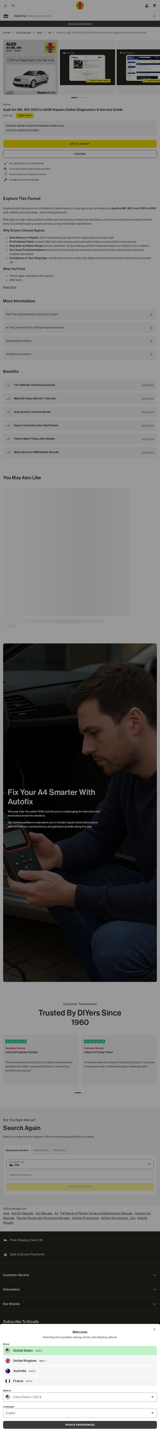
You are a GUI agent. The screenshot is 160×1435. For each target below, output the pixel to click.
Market (7, 1390)
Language (8, 1406)
